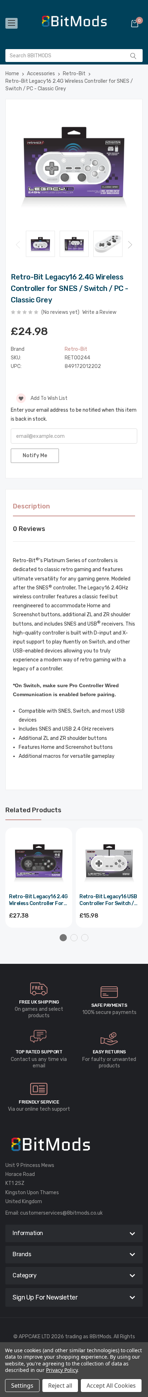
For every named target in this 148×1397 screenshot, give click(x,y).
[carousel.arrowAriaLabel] (38, 989)
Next (130, 244)
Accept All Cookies (111, 1385)
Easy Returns (109, 1051)
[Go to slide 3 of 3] (84, 937)
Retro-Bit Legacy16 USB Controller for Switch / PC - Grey (108, 901)
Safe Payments (109, 1005)
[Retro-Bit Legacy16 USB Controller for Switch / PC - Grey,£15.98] (109, 861)
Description (31, 506)
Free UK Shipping (39, 1002)
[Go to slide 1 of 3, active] (63, 937)
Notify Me (35, 456)
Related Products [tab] (33, 810)
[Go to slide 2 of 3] (74, 937)
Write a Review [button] (99, 312)
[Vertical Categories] (11, 23)
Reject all (60, 1385)
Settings (22, 1385)
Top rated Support (39, 1051)
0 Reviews (29, 529)
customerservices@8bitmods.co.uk (61, 1213)
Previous (18, 244)
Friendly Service (39, 1102)
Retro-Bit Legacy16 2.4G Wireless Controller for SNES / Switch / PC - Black (38, 901)
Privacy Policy (61, 1370)
